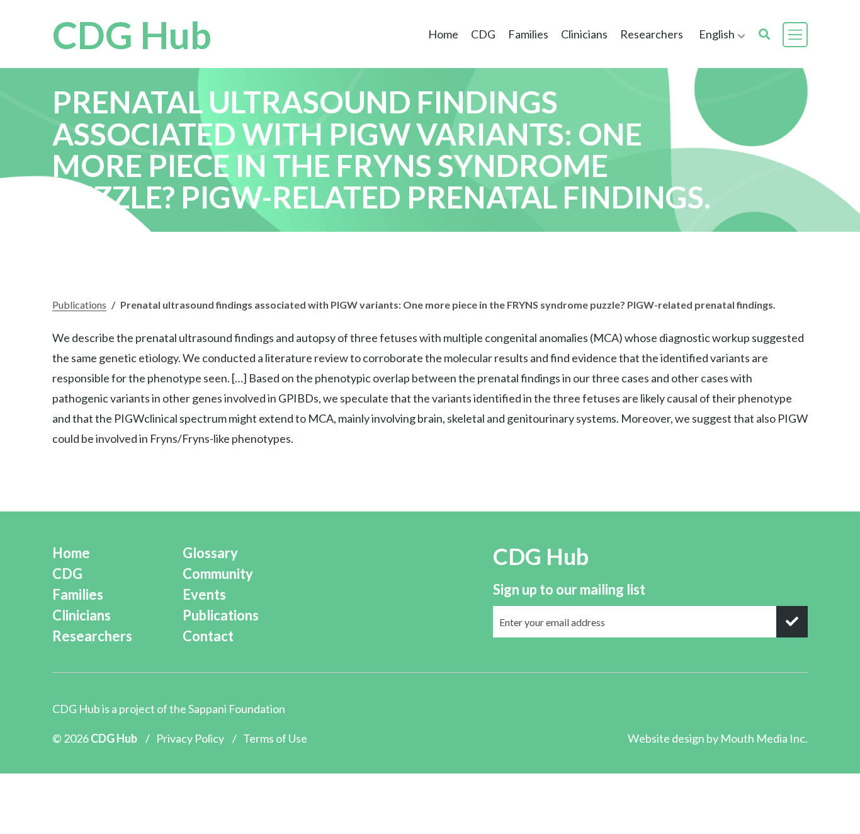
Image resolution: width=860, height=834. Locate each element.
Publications (79, 305)
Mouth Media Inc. (764, 738)
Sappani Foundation (236, 709)
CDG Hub (132, 35)
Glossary (210, 552)
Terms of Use (275, 738)
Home (443, 34)
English (717, 34)
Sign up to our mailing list (569, 589)
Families (77, 594)
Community (218, 573)
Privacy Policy (190, 738)
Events (204, 594)
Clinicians (81, 615)
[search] (764, 34)
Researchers (651, 34)
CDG (67, 573)
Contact (208, 635)
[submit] (792, 621)
